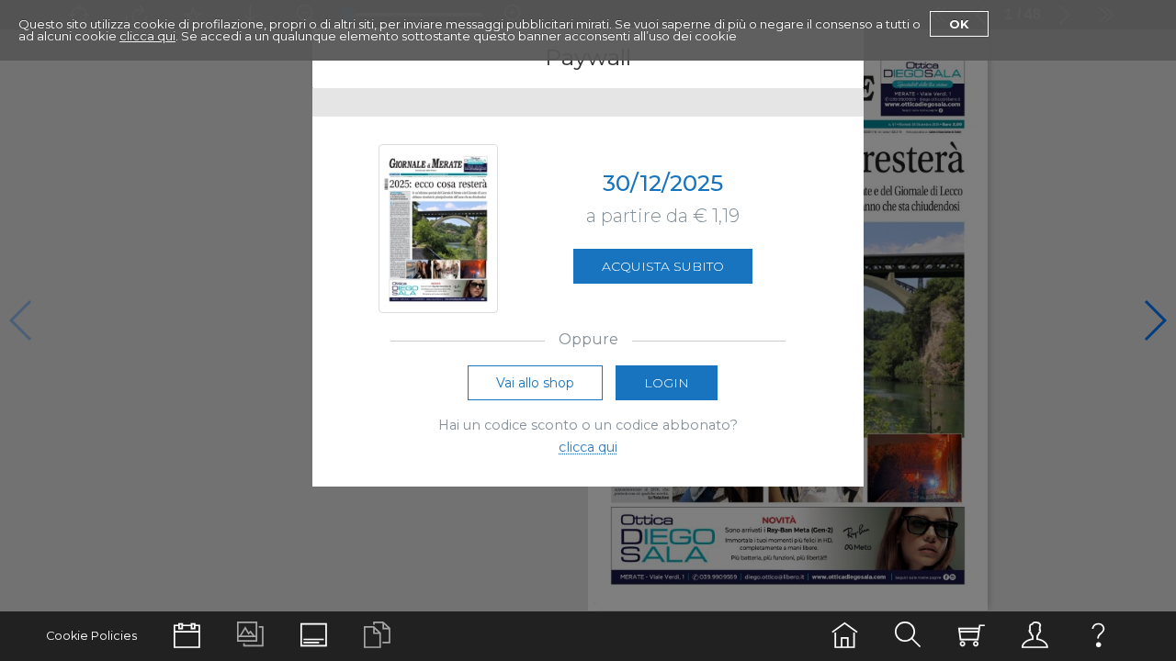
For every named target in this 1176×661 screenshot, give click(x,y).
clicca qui (147, 35)
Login (666, 383)
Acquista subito (663, 266)
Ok (959, 24)
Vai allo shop (535, 383)
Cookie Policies (91, 636)
